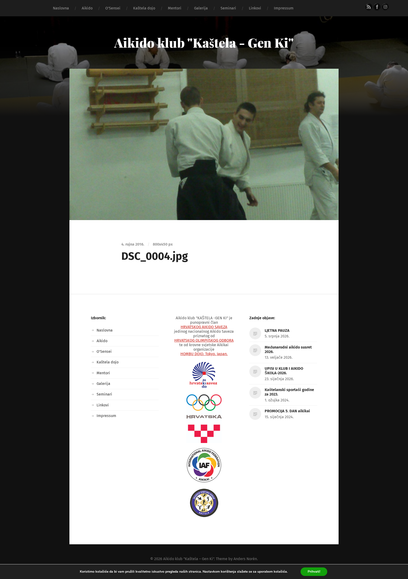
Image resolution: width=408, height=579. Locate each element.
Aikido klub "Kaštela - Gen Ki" (204, 42)
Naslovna (61, 8)
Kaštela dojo (144, 8)
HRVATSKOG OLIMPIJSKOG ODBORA (204, 340)
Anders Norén (245, 559)
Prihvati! (314, 571)
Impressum (283, 8)
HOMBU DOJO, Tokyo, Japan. (204, 354)
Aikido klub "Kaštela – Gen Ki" (188, 559)
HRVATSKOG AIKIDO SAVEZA (204, 327)
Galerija (201, 8)
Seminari (228, 8)
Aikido (87, 8)
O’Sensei (112, 8)
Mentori (174, 8)
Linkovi (255, 8)
